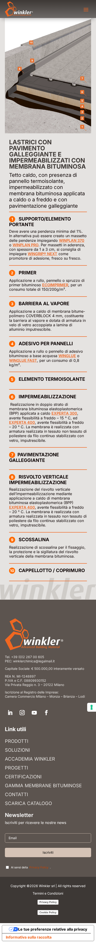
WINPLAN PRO (25, 245)
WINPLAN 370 (71, 240)
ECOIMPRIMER (55, 285)
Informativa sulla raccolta (28, 937)
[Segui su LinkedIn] (10, 712)
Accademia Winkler (30, 759)
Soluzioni (17, 750)
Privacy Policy (38, 867)
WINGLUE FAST (23, 360)
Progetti (16, 768)
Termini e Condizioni (48, 893)
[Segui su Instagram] (22, 712)
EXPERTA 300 (64, 413)
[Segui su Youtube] (34, 712)
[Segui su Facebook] (46, 712)
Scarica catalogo (28, 803)
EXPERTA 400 (22, 422)
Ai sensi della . (31, 867)
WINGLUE (67, 355)
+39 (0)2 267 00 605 (27, 657)
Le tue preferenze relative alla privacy (52, 929)
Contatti (16, 794)
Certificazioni (23, 777)
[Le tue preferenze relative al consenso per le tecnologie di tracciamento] (91, 707)
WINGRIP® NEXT (42, 253)
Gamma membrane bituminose (43, 785)
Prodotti (16, 741)
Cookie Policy (47, 912)
